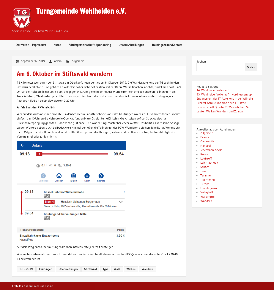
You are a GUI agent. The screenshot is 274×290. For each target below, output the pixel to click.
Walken (131, 268)
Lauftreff (206, 158)
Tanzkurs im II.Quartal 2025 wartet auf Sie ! (223, 107)
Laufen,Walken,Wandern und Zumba (219, 111)
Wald (117, 268)
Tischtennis (207, 179)
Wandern (147, 268)
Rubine (49, 285)
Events (204, 137)
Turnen (205, 184)
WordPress (32, 285)
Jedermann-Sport (211, 150)
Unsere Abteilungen (131, 45)
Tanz (203, 171)
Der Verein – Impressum (31, 45)
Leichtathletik (209, 162)
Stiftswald (90, 268)
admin (58, 61)
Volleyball (206, 192)
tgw (105, 268)
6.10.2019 (26, 268)
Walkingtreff (208, 196)
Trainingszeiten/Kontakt (167, 45)
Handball (206, 145)
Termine (205, 175)
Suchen (201, 61)
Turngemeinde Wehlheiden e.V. (81, 11)
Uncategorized (209, 188)
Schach (205, 167)
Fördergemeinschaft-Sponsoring (90, 45)
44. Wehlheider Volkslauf (212, 90)
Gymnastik (207, 141)
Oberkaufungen (68, 268)
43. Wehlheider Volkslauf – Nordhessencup (224, 94)
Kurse (57, 45)
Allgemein (78, 61)
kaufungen (45, 268)
